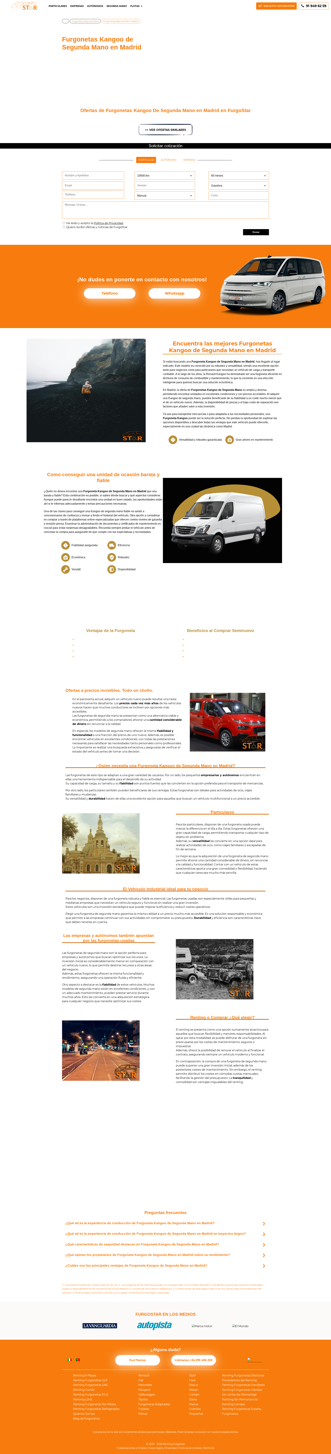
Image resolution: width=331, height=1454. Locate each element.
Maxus (193, 1385)
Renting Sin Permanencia (240, 1399)
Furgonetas (230, 1413)
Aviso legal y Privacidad (163, 1448)
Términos (208, 1448)
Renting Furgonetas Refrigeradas (96, 1409)
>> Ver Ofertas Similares (165, 130)
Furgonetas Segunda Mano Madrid (121, 21)
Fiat (141, 1380)
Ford (192, 1380)
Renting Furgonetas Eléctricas (243, 1375)
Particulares (58, 6)
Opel (192, 1375)
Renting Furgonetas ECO (90, 1394)
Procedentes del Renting (239, 1380)
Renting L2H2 (82, 1399)
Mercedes (145, 1385)
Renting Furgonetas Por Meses (94, 1404)
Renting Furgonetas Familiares (243, 1385)
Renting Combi (83, 1389)
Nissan (193, 1389)
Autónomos (95, 6)
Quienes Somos (84, 1413)
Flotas (134, 6)
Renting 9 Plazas (84, 1375)
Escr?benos (137, 1360)
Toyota (143, 1399)
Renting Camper (233, 1404)
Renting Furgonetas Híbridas (242, 1389)
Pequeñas (196, 1413)
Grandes (195, 1409)
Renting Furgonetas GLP (90, 1380)
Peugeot (144, 1389)
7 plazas (143, 1409)
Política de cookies (190, 1448)
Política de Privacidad (108, 223)
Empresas (77, 6)
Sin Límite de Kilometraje (239, 1394)
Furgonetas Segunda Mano (85, 21)
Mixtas (142, 1413)
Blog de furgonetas (86, 1418)
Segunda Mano (117, 6)
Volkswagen (146, 1394)
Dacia (193, 1399)
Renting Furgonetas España (241, 1409)
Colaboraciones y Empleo (132, 1448)
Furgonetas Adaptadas (154, 1404)
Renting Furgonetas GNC (90, 1385)
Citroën (194, 1394)
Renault (143, 1375)
